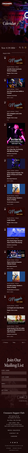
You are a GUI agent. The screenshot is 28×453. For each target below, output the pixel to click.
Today (14, 342)
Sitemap (8, 448)
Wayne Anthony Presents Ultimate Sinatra (14, 263)
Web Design (11, 450)
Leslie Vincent (11, 220)
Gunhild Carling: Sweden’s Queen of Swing (14, 199)
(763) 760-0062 (17, 420)
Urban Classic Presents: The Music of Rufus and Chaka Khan (15, 174)
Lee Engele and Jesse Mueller (15, 308)
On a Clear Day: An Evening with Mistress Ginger (15, 150)
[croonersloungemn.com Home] (7, 3)
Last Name (5, 377)
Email (4, 383)
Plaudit (17, 450)
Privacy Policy (17, 448)
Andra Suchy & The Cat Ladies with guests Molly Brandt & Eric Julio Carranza (16, 330)
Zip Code (4, 390)
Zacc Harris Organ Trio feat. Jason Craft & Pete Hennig (14, 241)
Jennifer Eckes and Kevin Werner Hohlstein (14, 70)
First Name (6, 370)
